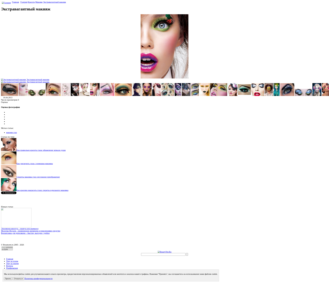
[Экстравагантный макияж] (9, 95)
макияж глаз (11, 132)
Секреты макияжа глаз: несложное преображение (38, 177)
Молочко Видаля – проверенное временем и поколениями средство (30, 231)
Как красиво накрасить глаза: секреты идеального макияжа (42, 190)
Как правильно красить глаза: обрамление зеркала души (41, 150)
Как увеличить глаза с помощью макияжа (34, 163)
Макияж (39, 2)
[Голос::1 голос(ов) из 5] (167, 114)
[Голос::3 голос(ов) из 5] (167, 119)
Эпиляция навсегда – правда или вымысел (19, 228)
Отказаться (18, 279)
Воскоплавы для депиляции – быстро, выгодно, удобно (25, 233)
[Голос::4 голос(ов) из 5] (167, 121)
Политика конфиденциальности (38, 278)
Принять (8, 279)
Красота (31, 2)
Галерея (23, 2)
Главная (15, 2)
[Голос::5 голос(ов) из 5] (167, 124)
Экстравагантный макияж (54, 2)
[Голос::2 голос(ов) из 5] (167, 117)
